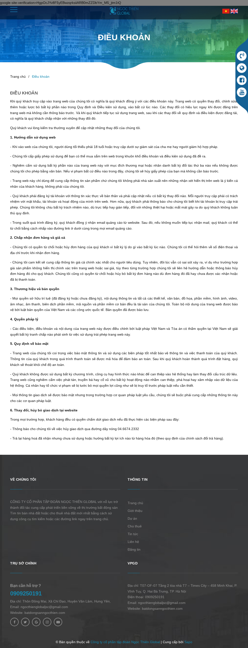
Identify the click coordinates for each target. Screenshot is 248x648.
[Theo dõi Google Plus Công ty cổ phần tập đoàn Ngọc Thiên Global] (36, 622)
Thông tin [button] (138, 479)
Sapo (188, 642)
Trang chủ (135, 503)
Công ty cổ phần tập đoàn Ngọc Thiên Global (125, 642)
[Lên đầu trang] (236, 632)
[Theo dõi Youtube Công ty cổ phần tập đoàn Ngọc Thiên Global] (58, 622)
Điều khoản (24, 93)
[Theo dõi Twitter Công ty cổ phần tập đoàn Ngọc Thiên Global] (25, 622)
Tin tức (133, 534)
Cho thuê (135, 526)
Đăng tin (134, 549)
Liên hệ (133, 542)
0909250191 (26, 593)
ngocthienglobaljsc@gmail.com (44, 607)
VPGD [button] (133, 563)
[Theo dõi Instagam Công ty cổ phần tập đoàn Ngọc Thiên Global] (47, 622)
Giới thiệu (135, 511)
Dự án (132, 518)
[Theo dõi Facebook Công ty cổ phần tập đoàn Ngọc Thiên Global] (14, 622)
